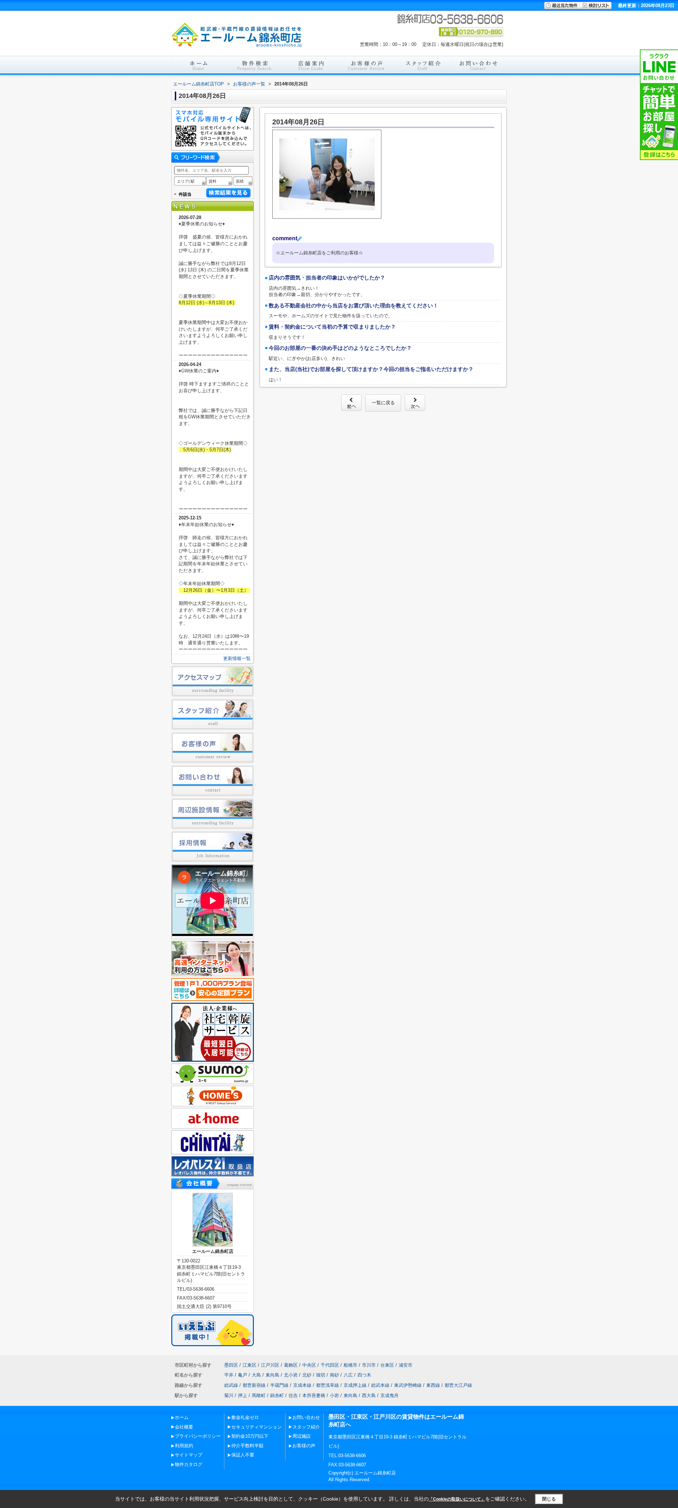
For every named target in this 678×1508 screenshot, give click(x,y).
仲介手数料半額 (247, 1445)
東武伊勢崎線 (408, 1385)
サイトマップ (188, 1454)
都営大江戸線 (458, 1385)
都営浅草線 (327, 1385)
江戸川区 (270, 1365)
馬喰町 (259, 1395)
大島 (256, 1375)
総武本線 (380, 1385)
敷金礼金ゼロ (245, 1417)
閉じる (549, 1499)
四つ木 (364, 1375)
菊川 (228, 1395)
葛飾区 (291, 1365)
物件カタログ (188, 1464)
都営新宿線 (254, 1385)
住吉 (293, 1395)
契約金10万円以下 (249, 1436)
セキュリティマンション (256, 1427)
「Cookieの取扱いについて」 (457, 1499)
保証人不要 (242, 1454)
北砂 (306, 1375)
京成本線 (302, 1385)
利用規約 (184, 1445)
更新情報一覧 (237, 658)
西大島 (369, 1395)
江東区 (249, 1365)
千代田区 (330, 1365)
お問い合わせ (306, 1417)
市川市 (369, 1365)
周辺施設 (301, 1436)
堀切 (320, 1375)
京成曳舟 (389, 1395)
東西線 (433, 1385)
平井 (228, 1375)
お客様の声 (303, 1445)
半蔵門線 (279, 1385)
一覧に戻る (383, 402)
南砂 (334, 1375)
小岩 (334, 1395)
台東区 (387, 1365)
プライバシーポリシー (198, 1436)
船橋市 (350, 1365)
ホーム (182, 1417)
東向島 (272, 1375)
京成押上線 (355, 1385)
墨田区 (231, 1365)
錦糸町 (277, 1395)
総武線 (231, 1385)
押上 (242, 1395)
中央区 (309, 1365)
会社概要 (184, 1427)
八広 (348, 1375)
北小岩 (291, 1375)
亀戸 (242, 1375)
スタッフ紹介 (306, 1427)
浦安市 (405, 1365)
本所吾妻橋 (313, 1395)
